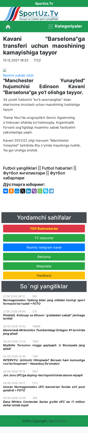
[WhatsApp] (39, 191)
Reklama (44, 257)
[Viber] (34, 191)
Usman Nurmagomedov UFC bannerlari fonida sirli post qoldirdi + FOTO (44, 388)
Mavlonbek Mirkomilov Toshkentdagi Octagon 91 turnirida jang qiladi (44, 331)
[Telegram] (51, 191)
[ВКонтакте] (5, 191)
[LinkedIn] (28, 191)
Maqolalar (44, 266)
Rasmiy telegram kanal (44, 247)
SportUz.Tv (57, 421)
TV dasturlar (44, 238)
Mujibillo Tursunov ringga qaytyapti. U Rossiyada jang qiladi (44, 346)
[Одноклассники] (11, 191)
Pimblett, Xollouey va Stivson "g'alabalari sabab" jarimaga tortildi (44, 316)
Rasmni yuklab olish (18, 75)
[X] (22, 191)
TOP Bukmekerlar (44, 228)
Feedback (44, 275)
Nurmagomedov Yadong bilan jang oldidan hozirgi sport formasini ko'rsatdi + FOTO (44, 301)
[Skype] (45, 191)
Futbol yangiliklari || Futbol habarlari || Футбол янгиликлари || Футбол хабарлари (39, 173)
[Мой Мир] (17, 191)
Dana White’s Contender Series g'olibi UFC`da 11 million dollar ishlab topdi (44, 403)
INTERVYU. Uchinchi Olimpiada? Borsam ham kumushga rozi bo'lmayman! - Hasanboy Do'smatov (44, 361)
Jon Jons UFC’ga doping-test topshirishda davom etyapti (43, 375)
